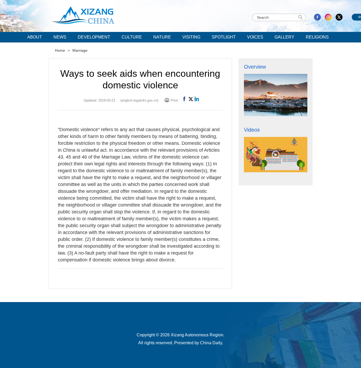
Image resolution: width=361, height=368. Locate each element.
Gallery (284, 37)
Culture (132, 37)
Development (94, 37)
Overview (255, 67)
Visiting (191, 37)
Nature (162, 37)
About (34, 37)
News (59, 37)
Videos (252, 130)
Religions (317, 37)
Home (60, 50)
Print (174, 100)
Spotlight (224, 37)
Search (301, 17)
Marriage (79, 50)
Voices (255, 37)
